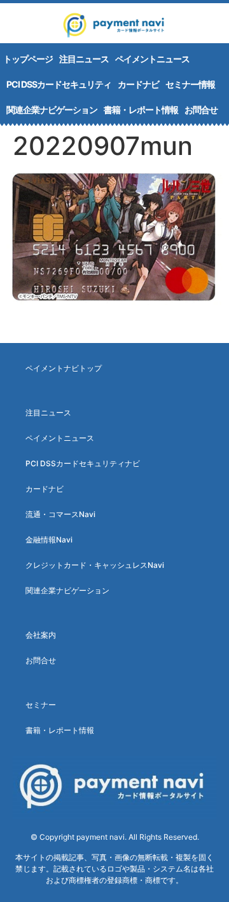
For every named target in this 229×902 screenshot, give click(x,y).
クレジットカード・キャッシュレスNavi (94, 565)
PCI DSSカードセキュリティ (58, 84)
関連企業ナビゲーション (51, 109)
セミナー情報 (190, 84)
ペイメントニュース (152, 58)
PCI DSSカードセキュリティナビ (82, 463)
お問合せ (201, 109)
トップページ (28, 58)
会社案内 (40, 635)
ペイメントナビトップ (63, 368)
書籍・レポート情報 (141, 109)
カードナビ (138, 84)
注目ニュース (84, 58)
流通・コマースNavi (60, 514)
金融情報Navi (49, 539)
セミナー (40, 705)
